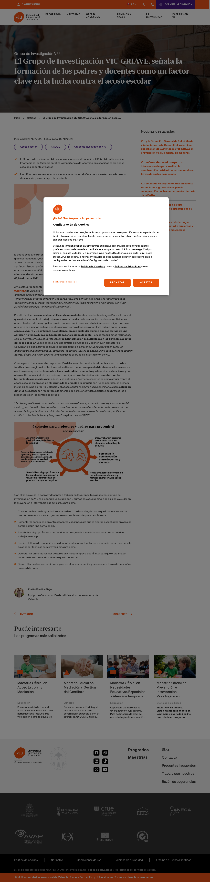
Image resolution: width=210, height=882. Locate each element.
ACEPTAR (146, 282)
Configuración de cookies (65, 282)
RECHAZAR (117, 282)
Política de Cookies (92, 267)
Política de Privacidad (128, 267)
